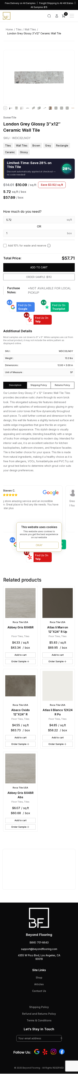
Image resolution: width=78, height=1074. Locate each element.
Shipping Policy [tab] (38, 385)
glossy (24, 152)
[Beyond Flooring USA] (7, 15)
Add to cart (39, 267)
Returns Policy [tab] (62, 385)
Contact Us (39, 990)
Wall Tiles (30, 29)
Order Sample (18, 661)
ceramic (10, 152)
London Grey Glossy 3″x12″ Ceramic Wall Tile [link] (34, 33)
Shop (39, 977)
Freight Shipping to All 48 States (56, 3)
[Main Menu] (71, 15)
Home (9, 29)
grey (48, 145)
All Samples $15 (39, 7)
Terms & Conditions (39, 1020)
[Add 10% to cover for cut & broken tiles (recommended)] (49, 246)
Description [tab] (15, 385)
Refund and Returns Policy (39, 1013)
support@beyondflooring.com (39, 948)
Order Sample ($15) (39, 276)
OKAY (39, 545)
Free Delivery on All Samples (20, 3)
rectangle (62, 145)
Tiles (19, 29)
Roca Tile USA (20, 622)
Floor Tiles (17, 636)
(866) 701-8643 (39, 942)
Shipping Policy (39, 1007)
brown (36, 145)
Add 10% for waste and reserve (27, 245)
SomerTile (9, 117)
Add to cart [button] (20, 655)
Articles (39, 984)
